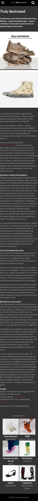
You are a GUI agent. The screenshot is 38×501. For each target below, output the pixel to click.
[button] (2, 3)
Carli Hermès (5, 402)
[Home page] (19, 2)
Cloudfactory (19, 397)
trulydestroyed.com (8, 145)
